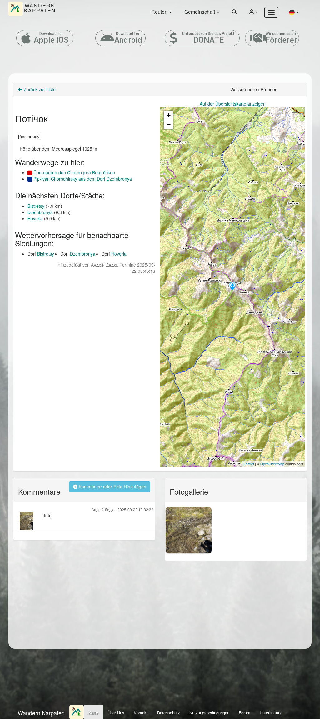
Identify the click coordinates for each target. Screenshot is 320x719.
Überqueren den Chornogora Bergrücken (73, 172)
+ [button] (169, 115)
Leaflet (249, 463)
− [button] (169, 124)
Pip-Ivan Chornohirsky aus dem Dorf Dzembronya (82, 179)
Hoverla (35, 218)
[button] (294, 12)
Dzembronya (40, 212)
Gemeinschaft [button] (200, 11)
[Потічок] (232, 286)
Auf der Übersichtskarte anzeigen (233, 104)
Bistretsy (36, 206)
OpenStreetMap (272, 463)
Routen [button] (160, 11)
